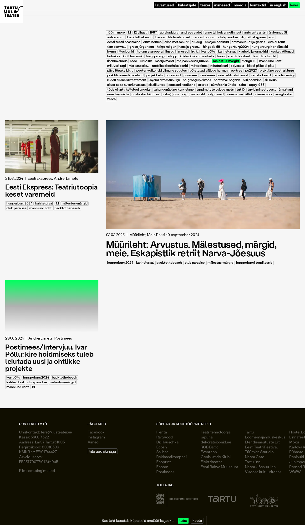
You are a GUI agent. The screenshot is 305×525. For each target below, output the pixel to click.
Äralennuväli (278, 32)
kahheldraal (227, 51)
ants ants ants (255, 32)
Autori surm (115, 37)
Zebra (111, 99)
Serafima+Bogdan (227, 80)
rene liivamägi (284, 75)
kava (294, 5)
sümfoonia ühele (223, 85)
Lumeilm (146, 61)
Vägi (185, 94)
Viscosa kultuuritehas (263, 471)
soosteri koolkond (181, 85)
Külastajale (187, 5)
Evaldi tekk (276, 42)
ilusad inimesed (176, 51)
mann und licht (270, 61)
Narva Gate (254, 456)
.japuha (207, 436)
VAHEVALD (198, 94)
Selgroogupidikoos (197, 80)
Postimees (165, 471)
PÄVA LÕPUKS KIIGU (120, 70)
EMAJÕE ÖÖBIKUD (217, 42)
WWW (295, 471)
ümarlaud (286, 90)
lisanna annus (117, 61)
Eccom (162, 466)
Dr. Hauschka (167, 441)
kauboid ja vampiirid (253, 51)
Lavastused (164, 5)
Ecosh (161, 446)
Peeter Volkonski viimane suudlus (161, 70)
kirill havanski (133, 56)
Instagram (96, 436)
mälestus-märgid (226, 61)
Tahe (242, 85)
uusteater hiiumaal (146, 94)
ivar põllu (208, 51)
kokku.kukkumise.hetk (197, 56)
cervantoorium (204, 37)
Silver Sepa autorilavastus (126, 85)
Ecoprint (163, 461)
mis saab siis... (139, 66)
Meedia (240, 5)
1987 (153, 32)
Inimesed (222, 5)
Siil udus (270, 80)
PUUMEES (190, 75)
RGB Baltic (210, 446)
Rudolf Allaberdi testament (127, 80)
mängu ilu (249, 61)
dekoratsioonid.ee (216, 441)
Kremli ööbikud (239, 56)
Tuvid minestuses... (262, 90)
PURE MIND (173, 75)
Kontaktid (258, 5)
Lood (133, 61)
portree (236, 70)
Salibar (162, 451)
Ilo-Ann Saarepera (150, 51)
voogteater (284, 94)
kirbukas (113, 56)
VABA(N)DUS (171, 94)
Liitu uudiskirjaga (102, 451)
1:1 (129, 32)
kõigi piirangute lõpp (161, 56)
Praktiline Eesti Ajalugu (277, 70)
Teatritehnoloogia (215, 431)
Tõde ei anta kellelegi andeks (129, 90)
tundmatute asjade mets (215, 90)
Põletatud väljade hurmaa (209, 70)
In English (278, 5)
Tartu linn (252, 461)
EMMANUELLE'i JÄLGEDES (248, 42)
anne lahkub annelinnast (223, 32)
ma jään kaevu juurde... (193, 61)
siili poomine (252, 80)
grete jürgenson (141, 47)
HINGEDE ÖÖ (211, 47)
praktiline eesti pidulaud (125, 75)
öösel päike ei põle (260, 66)
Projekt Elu (154, 75)
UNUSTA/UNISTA (118, 94)
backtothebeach (139, 37)
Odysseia (237, 66)
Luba (183, 520)
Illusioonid (126, 51)
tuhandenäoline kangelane (173, 90)
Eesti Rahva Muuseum (219, 466)
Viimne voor (263, 94)
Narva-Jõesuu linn (260, 466)
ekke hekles (152, 42)
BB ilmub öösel (179, 37)
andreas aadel (191, 32)
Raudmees (207, 75)
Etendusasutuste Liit (262, 441)
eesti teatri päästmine (123, 42)
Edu (271, 37)
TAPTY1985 (256, 85)
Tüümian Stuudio (259, 451)
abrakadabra (169, 32)
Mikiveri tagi (116, 66)
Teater (205, 5)
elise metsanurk (176, 42)
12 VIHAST (140, 32)
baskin (160, 37)
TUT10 (241, 90)
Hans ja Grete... (189, 47)
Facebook (96, 431)
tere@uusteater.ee (56, 431)
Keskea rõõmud (282, 51)
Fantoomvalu (117, 47)
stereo (203, 85)
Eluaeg (197, 42)
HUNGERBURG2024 (236, 47)
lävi (255, 56)
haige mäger (166, 47)
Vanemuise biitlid (239, 94)
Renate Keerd (261, 75)
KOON (221, 56)
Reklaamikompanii (171, 456)
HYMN (111, 51)
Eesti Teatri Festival (261, 446)
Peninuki (296, 456)
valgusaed (216, 94)
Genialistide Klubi (215, 456)
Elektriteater (211, 461)
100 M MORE (116, 32)
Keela (197, 520)
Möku (294, 441)
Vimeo (93, 441)
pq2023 (251, 70)
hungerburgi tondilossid (270, 47)
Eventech (209, 451)
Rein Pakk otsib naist (233, 75)
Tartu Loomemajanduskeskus (265, 434)
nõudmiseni (219, 66)
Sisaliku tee (157, 85)
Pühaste (296, 451)
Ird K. (194, 51)
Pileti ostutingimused (37, 470)
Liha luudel (268, 56)
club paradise (228, 37)
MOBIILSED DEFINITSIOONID (170, 66)
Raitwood (164, 436)
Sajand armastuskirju (164, 80)
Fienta (161, 431)
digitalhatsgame (253, 37)
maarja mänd (164, 61)
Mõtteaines (199, 66)
